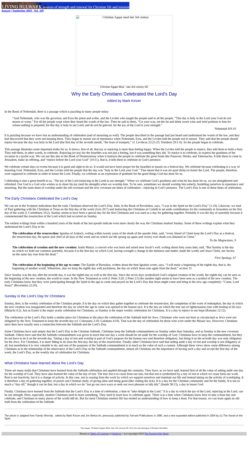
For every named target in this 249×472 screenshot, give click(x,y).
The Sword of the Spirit (156, 433)
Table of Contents (99, 433)
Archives (116, 433)
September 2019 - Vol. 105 (23, 10)
